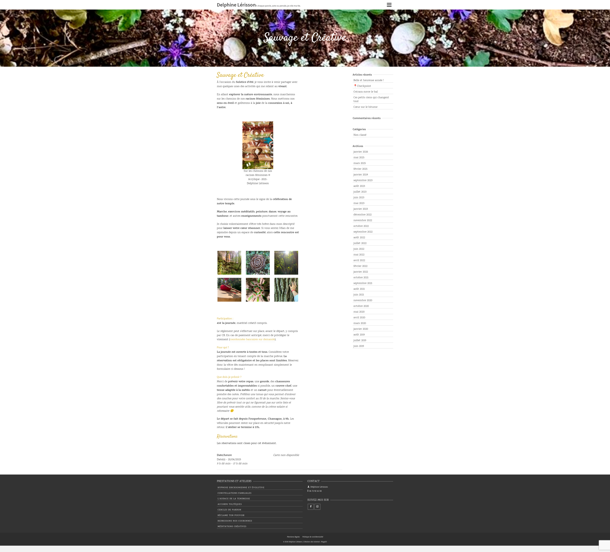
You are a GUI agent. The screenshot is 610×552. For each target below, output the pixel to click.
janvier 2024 (360, 175)
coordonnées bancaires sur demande (252, 340)
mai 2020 (359, 312)
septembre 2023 (363, 180)
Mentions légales (293, 537)
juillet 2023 (359, 192)
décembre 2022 (362, 215)
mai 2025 (358, 158)
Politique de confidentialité (312, 537)
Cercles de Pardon (229, 510)
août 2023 (359, 186)
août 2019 (359, 335)
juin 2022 (358, 249)
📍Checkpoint (362, 86)
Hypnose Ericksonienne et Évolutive (241, 487)
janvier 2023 (360, 209)
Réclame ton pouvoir (231, 515)
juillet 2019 (359, 340)
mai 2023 (358, 203)
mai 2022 (358, 255)
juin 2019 (358, 346)
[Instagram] (317, 507)
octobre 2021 (360, 278)
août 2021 (359, 289)
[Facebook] (311, 507)
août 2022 (359, 238)
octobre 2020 (361, 306)
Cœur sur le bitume (365, 107)
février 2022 (360, 266)
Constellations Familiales (234, 493)
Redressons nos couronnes (235, 521)
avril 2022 (359, 260)
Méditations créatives (232, 526)
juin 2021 (358, 295)
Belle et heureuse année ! (368, 80)
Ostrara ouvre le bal (365, 92)
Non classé (359, 135)
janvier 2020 (360, 329)
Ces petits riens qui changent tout (371, 100)
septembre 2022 (363, 232)
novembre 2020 (362, 300)
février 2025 (360, 169)
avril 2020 (359, 318)
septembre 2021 (362, 283)
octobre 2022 (361, 226)
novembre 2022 (362, 220)
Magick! (324, 542)
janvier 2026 (360, 152)
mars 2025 (359, 163)
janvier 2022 (360, 272)
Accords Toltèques (230, 504)
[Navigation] (389, 5)
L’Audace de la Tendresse (234, 498)
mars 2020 (359, 323)
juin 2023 (358, 198)
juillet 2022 (359, 243)
